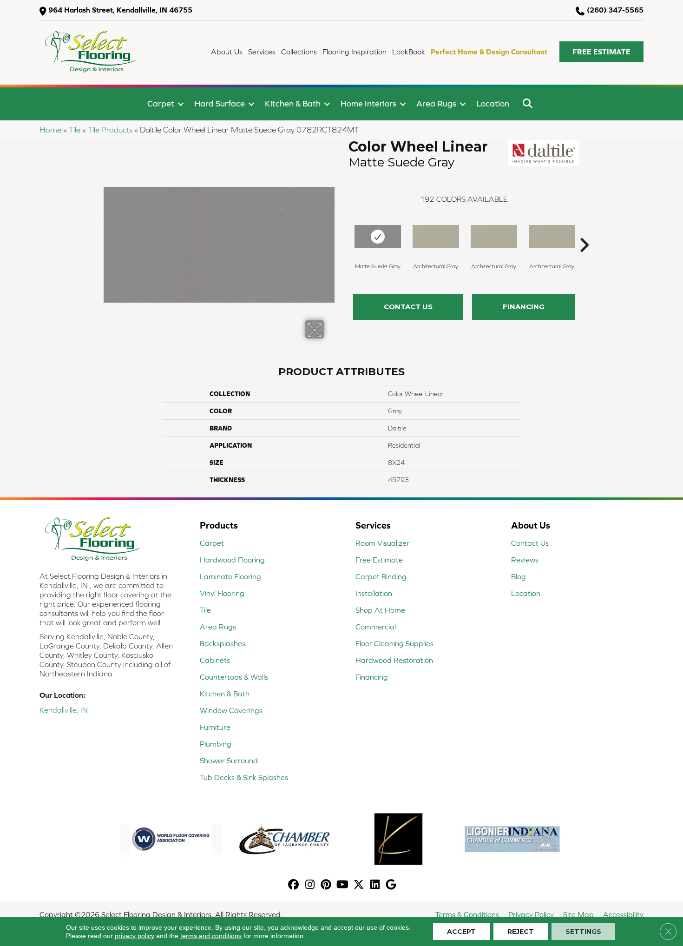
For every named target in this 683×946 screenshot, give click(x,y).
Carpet (160, 103)
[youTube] (342, 885)
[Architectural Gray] (435, 237)
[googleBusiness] (391, 885)
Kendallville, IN (63, 710)
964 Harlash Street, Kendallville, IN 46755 (120, 10)
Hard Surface (219, 103)
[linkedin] (375, 885)
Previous (344, 231)
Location (492, 103)
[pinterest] (326, 885)
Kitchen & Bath (293, 103)
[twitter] (359, 885)
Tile (74, 129)
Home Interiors (368, 103)
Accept (461, 931)
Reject (520, 931)
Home (50, 129)
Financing (524, 306)
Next (584, 231)
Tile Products (110, 129)
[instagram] (310, 885)
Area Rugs (436, 103)
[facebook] (294, 885)
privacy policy (134, 935)
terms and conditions (211, 935)
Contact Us (408, 306)
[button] (601, 51)
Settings (583, 931)
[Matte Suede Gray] (377, 237)
